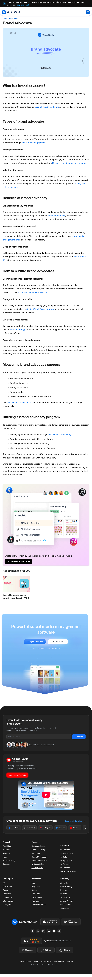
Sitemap (70, 961)
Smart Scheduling (38, 850)
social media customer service (32, 292)
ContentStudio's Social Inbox (40, 309)
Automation (36, 853)
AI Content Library (39, 864)
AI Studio (6, 850)
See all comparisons (68, 871)
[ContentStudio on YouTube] (54, 931)
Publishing (7, 846)
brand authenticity (56, 215)
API (4, 883)
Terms (29, 961)
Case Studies (37, 897)
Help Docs (36, 887)
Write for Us (65, 897)
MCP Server (7, 887)
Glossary (35, 890)
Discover (6, 864)
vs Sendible (65, 868)
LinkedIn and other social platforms (69, 163)
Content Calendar (38, 846)
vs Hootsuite (65, 850)
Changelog (7, 904)
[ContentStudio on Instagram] (43, 931)
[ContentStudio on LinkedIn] (49, 931)
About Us (64, 883)
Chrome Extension (39, 904)
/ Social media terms (10, 18)
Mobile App (36, 901)
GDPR (36, 961)
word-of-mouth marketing (46, 107)
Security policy (59, 961)
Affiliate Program (66, 901)
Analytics (6, 853)
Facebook (15, 828)
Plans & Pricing (66, 887)
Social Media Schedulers (75, 821)
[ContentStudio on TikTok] (59, 931)
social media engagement (34, 142)
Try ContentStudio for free (18, 561)
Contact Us (64, 908)
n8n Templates (8, 901)
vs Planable (65, 864)
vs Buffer (63, 857)
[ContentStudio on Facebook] (33, 931)
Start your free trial (35, 642)
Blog (33, 883)
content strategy (17, 329)
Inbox (5, 857)
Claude (5, 890)
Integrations (7, 897)
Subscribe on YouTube (17, 775)
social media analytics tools (20, 402)
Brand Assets (65, 904)
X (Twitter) (31, 828)
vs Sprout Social (66, 853)
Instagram (47, 828)
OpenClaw (7, 894)
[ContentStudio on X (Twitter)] (38, 931)
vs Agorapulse (66, 860)
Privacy (21, 961)
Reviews (63, 890)
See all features (37, 868)
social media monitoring (59, 434)
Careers (63, 894)
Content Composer (39, 857)
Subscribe (79, 737)
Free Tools (36, 894)
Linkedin (62, 828)
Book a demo (58, 642)
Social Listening (9, 860)
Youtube (76, 828)
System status (46, 961)
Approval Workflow (39, 860)
